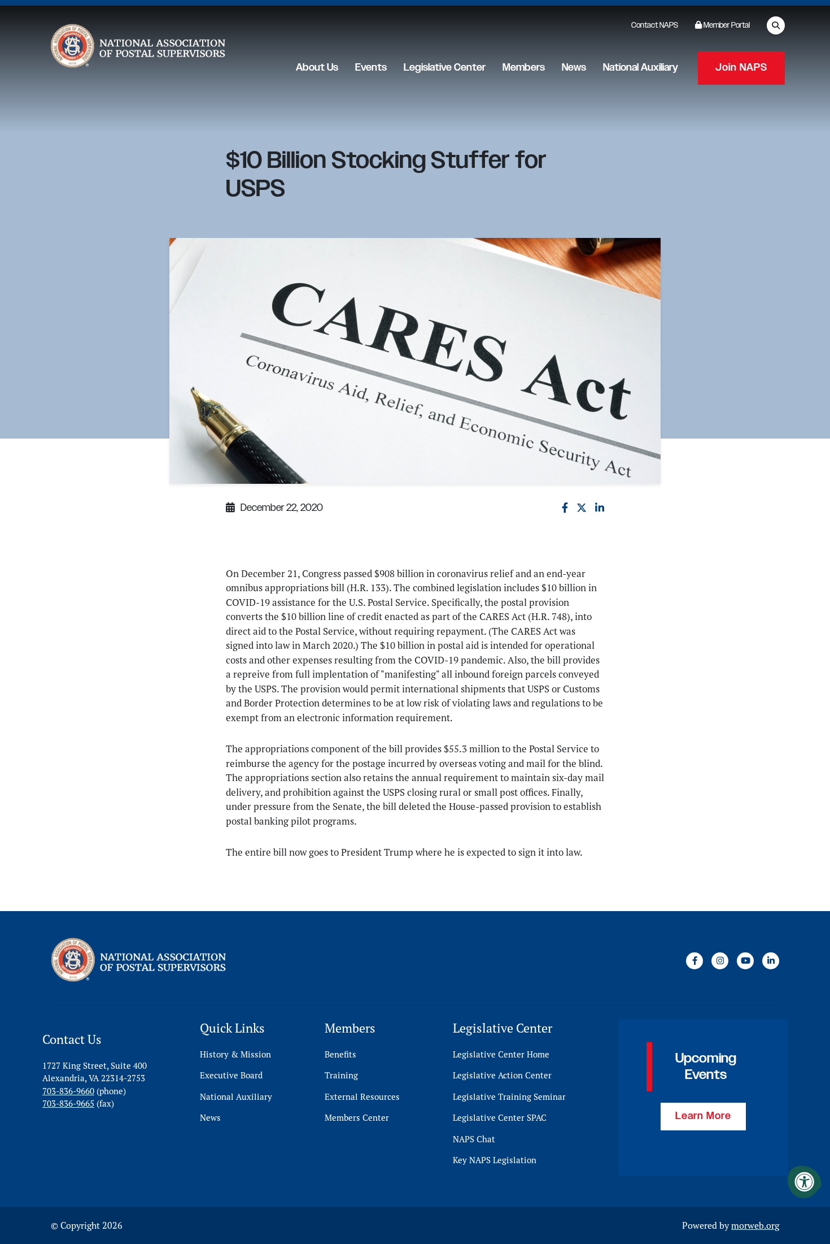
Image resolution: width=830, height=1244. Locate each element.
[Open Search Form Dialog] (776, 25)
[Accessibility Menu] (805, 1182)
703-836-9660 (68, 1091)
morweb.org (755, 1225)
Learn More (703, 1116)
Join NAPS (741, 68)
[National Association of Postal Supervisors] (136, 48)
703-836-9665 (68, 1103)
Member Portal (726, 25)
